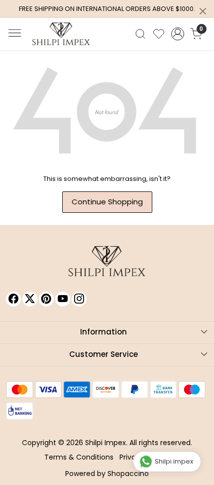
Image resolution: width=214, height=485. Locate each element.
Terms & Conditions (78, 457)
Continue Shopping (107, 201)
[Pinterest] (46, 299)
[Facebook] (13, 299)
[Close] (203, 11)
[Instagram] (79, 299)
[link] (140, 34)
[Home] (61, 34)
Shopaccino (128, 474)
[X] (29, 299)
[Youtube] (62, 299)
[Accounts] (177, 33)
